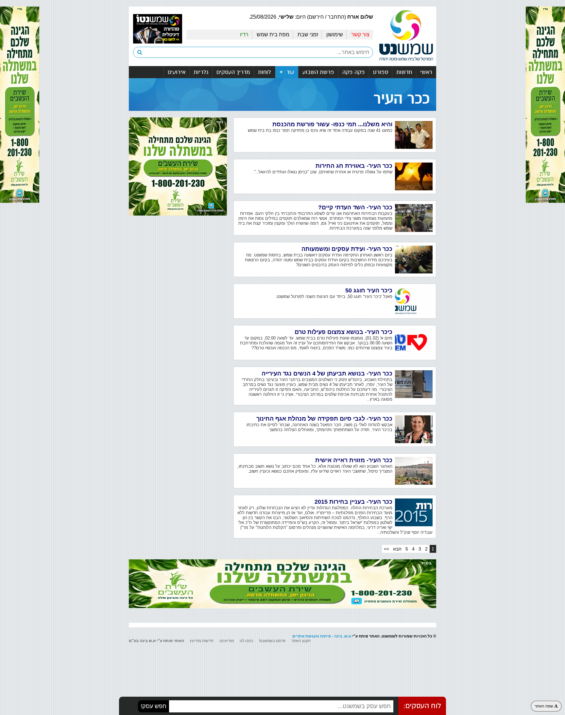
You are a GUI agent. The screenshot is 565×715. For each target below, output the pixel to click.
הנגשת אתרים (305, 636)
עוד (289, 72)
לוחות (264, 72)
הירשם (316, 17)
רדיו (244, 34)
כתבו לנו (246, 640)
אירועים (176, 72)
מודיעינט (226, 640)
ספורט (380, 72)
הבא (397, 548)
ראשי (426, 72)
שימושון (334, 34)
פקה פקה (353, 72)
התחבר (336, 17)
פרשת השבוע (318, 72)
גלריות (201, 72)
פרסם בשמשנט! (272, 640)
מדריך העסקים (233, 72)
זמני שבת (308, 34)
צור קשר (360, 34)
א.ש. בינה (342, 636)
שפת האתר (544, 706)
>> (386, 548)
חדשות (404, 72)
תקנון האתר (301, 640)
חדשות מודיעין (202, 640)
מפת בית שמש (273, 34)
